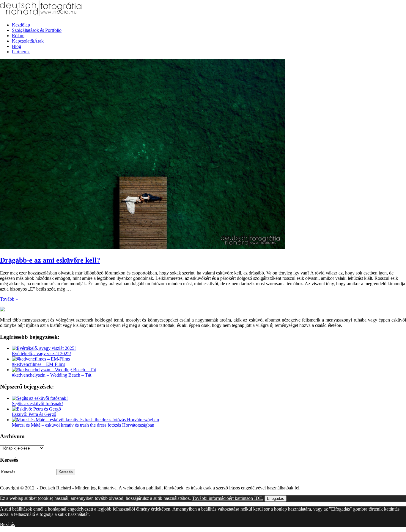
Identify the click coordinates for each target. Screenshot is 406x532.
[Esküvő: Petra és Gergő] (36, 408)
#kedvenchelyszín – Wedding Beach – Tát (51, 374)
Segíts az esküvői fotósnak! (37, 403)
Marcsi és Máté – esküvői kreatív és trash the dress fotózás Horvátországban (83, 425)
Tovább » (9, 299)
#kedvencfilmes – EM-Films (38, 364)
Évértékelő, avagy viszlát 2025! (41, 353)
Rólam (18, 35)
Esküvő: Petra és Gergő (34, 414)
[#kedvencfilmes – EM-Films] (41, 358)
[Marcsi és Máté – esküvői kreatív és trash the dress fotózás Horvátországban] (85, 419)
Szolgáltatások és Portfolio (37, 30)
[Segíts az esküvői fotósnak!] (40, 398)
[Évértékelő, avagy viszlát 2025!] (44, 348)
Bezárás (7, 524)
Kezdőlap (21, 24)
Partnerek (21, 51)
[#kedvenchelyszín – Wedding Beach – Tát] (54, 369)
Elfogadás (275, 498)
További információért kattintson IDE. (227, 498)
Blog (16, 46)
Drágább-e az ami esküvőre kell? (50, 260)
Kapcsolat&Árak (28, 40)
